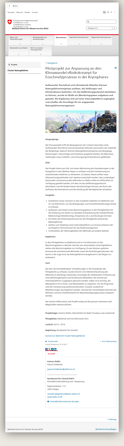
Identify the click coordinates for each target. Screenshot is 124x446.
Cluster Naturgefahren (18, 70)
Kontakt (35, 12)
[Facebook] (46, 349)
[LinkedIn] (55, 349)
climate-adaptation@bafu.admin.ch (63, 394)
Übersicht (19, 12)
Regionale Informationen (101, 37)
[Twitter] (49, 349)
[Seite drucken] (115, 67)
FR (108, 12)
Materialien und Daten (19, 48)
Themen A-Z (92, 28)
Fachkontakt (53, 341)
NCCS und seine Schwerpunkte (37, 49)
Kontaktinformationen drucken (64, 401)
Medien (27, 12)
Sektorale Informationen (78, 37)
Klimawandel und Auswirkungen (40, 38)
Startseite (11, 12)
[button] (88, 21)
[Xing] (52, 349)
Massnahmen (62, 38)
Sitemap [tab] (112, 419)
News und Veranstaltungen (16, 38)
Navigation (52, 63)
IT (111, 12)
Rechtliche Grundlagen (106, 429)
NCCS (15, 6)
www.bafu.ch (53, 397)
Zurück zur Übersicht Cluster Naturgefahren (65, 336)
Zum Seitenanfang (109, 341)
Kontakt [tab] (51, 353)
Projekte (14, 64)
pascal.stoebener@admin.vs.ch (61, 369)
